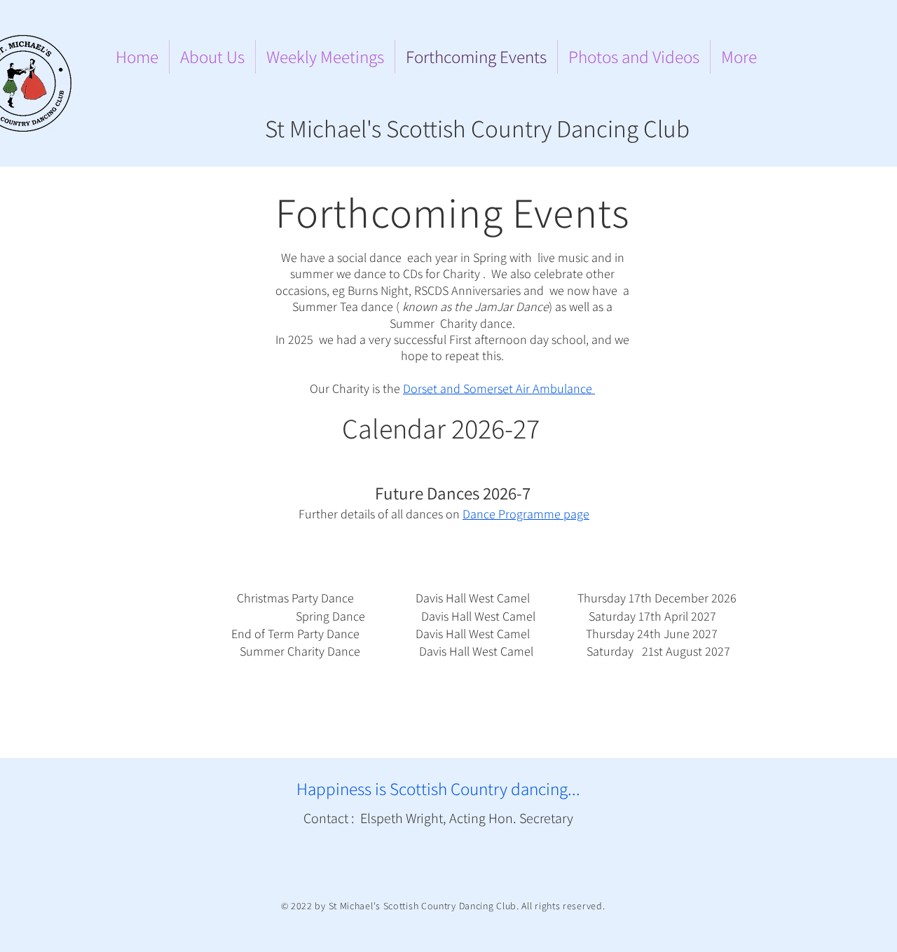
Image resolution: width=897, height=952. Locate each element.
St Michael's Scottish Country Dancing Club (477, 128)
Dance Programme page (526, 514)
